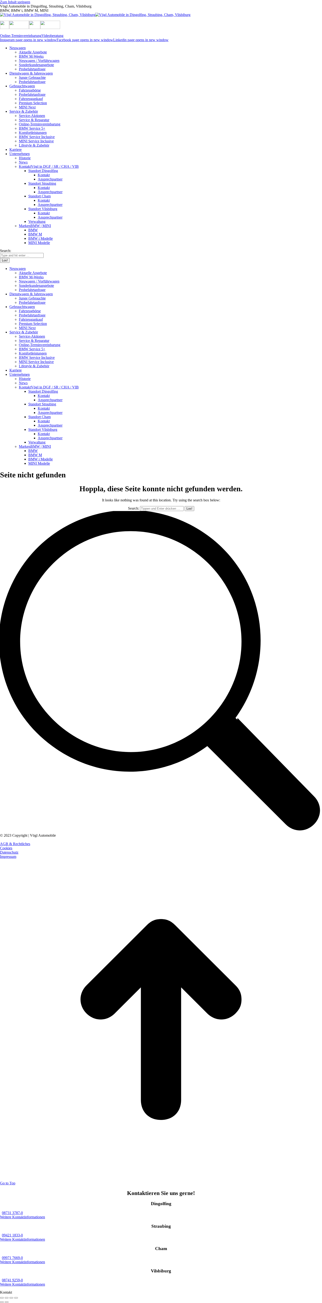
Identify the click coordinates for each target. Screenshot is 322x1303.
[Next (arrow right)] (6, 1302)
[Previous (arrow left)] (2, 1302)
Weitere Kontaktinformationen (22, 1217)
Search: (133, 508)
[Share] (6, 1298)
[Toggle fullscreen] (11, 1298)
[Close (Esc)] (2, 1298)
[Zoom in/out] (16, 1298)
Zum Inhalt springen (15, 2)
